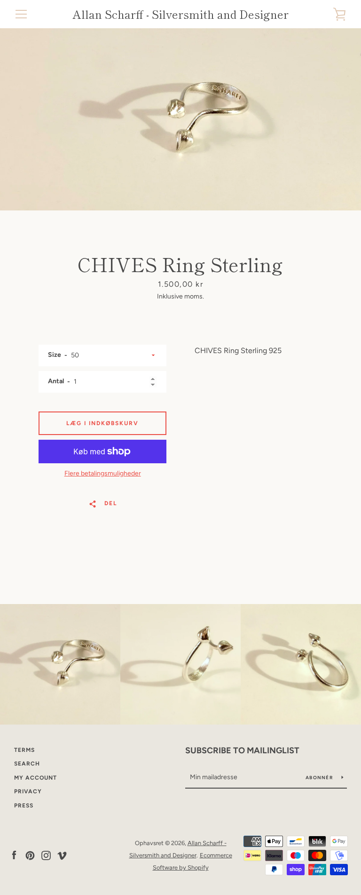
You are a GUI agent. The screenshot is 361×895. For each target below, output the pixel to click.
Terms (24, 750)
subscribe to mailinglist (242, 750)
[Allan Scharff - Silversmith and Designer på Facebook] (14, 854)
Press (23, 805)
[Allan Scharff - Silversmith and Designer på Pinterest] (30, 854)
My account (35, 777)
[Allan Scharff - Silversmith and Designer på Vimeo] (62, 854)
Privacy (28, 791)
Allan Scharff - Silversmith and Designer (180, 14)
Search (27, 763)
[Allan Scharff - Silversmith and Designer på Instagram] (46, 854)
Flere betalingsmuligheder (102, 473)
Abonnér (320, 777)
